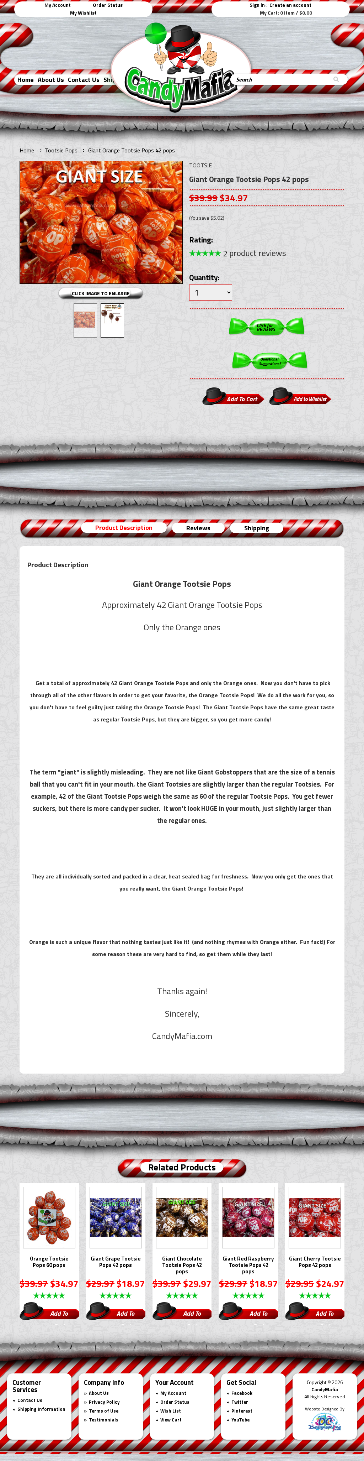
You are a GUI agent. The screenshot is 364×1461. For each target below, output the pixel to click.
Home (25, 79)
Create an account (290, 5)
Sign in (257, 5)
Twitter (239, 1401)
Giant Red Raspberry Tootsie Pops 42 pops (248, 1265)
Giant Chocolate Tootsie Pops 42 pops (182, 1265)
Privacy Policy (104, 1401)
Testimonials (103, 1419)
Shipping (256, 528)
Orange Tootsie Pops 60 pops (49, 1262)
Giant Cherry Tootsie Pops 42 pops (315, 1262)
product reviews (254, 253)
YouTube (240, 1419)
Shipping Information (41, 1409)
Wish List (170, 1410)
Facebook (241, 1393)
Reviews (198, 528)
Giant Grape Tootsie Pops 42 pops (116, 1262)
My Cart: (286, 12)
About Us (51, 79)
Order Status (108, 5)
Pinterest (241, 1410)
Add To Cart (59, 1314)
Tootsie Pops (61, 150)
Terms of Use (103, 1410)
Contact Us (84, 79)
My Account (57, 5)
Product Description (123, 527)
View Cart (171, 1419)
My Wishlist (83, 12)
